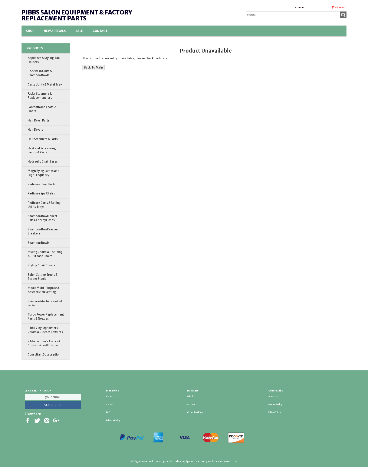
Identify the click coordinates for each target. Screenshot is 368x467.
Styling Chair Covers (41, 265)
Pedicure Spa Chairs (41, 193)
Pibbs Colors (274, 412)
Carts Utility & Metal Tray (45, 84)
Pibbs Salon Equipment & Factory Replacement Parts (77, 15)
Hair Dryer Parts (38, 120)
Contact (100, 31)
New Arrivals (55, 31)
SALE (79, 31)
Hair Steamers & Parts (43, 139)
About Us (110, 396)
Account (300, 7)
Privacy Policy (113, 420)
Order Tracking (195, 412)
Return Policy (275, 404)
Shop (30, 31)
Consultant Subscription (44, 354)
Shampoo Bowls (38, 243)
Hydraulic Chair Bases (43, 161)
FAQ (108, 412)
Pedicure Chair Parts (42, 184)
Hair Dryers (35, 129)
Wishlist (191, 396)
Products (34, 48)
